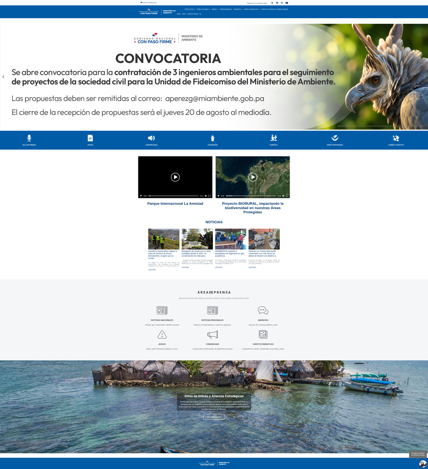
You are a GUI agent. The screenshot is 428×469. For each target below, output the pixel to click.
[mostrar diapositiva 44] (410, 126)
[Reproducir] (141, 196)
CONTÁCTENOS (192, 14)
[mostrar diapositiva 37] (399, 126)
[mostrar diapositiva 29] (385, 126)
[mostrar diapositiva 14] (360, 126)
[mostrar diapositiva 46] (414, 126)
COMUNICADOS (151, 145)
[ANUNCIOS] (263, 310)
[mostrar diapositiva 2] (340, 126)
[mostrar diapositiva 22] (373, 126)
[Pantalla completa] (209, 196)
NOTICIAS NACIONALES (162, 320)
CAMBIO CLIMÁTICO (396, 145)
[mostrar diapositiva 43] (409, 126)
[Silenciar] (206, 196)
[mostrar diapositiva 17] (365, 126)
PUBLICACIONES (203, 9)
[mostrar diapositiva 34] (394, 126)
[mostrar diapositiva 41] (405, 126)
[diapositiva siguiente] (424, 76)
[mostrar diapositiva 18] (367, 126)
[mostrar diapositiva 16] (363, 126)
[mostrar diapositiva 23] (375, 126)
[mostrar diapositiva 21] (372, 126)
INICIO (179, 9)
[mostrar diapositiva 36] (397, 126)
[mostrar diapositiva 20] (370, 126)
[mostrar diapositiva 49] (419, 126)
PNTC (184, 14)
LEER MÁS (152, 270)
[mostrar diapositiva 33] (392, 126)
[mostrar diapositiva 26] (380, 126)
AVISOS (90, 145)
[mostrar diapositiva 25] (379, 126)
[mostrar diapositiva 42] (407, 126)
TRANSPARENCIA (226, 9)
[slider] (173, 195)
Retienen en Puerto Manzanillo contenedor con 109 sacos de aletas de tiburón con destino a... (263, 253)
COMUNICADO (212, 344)
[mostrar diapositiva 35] (395, 126)
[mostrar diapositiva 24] (377, 126)
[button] (200, 14)
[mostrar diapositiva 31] (389, 126)
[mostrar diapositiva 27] (382, 126)
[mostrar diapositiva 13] (358, 126)
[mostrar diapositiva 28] (384, 126)
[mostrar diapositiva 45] (412, 126)
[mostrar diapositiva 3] (342, 126)
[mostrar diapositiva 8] (350, 126)
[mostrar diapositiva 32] (390, 126)
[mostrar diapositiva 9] (352, 126)
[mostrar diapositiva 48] (417, 126)
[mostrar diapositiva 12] (357, 126)
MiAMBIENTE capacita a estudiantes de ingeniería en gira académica (229, 253)
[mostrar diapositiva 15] (362, 126)
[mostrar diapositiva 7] (348, 126)
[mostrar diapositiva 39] (402, 126)
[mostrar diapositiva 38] (400, 126)
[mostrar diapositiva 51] (422, 126)
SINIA (179, 14)
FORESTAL (274, 145)
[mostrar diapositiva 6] (347, 126)
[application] (175, 177)
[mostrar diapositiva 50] (420, 126)
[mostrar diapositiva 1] (338, 126)
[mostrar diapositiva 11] (355, 126)
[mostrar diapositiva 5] (345, 126)
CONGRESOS (213, 145)
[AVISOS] (162, 334)
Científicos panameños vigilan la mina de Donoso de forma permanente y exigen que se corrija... (162, 254)
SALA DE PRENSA (29, 145)
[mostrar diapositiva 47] (415, 126)
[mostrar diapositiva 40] (404, 126)
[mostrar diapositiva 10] (353, 126)
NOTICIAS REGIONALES (212, 320)
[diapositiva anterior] (3, 76)
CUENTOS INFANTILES (263, 344)
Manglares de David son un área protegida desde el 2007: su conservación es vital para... (196, 253)
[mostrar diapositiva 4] (343, 126)
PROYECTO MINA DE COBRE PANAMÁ (274, 9)
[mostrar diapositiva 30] (387, 126)
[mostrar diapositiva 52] (424, 126)
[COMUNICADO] (212, 334)
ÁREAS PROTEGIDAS (335, 145)
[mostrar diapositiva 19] (368, 126)
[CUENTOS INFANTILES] (263, 334)
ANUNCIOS (263, 320)
